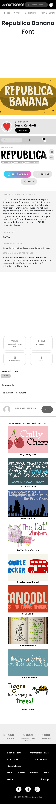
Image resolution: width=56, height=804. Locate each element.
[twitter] (28, 789)
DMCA (10, 779)
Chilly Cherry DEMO (28, 454)
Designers (46, 738)
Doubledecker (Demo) (28, 582)
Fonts (7, 13)
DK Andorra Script (28, 677)
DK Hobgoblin (28, 518)
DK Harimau (28, 709)
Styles (17, 13)
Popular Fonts (14, 752)
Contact (22, 130)
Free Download (20, 174)
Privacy (34, 772)
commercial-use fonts (28, 739)
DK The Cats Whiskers (28, 550)
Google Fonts (14, 766)
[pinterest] (37, 789)
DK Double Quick (28, 486)
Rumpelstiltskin (28, 645)
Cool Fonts (12, 759)
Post (47, 409)
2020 (14, 341)
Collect (45, 174)
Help (9, 772)
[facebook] (18, 789)
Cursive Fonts (42, 759)
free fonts (9, 738)
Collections (30, 13)
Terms (45, 772)
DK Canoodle (28, 613)
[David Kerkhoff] (8, 126)
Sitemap (44, 779)
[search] (36, 4)
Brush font (34, 257)
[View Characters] (51, 151)
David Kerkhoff (25, 125)
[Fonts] (13, 5)
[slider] (30, 140)
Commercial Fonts (39, 752)
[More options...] (51, 157)
